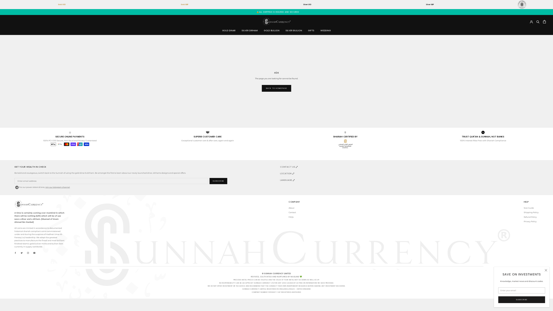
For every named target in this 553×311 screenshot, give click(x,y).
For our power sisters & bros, (44, 187)
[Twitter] (22, 252)
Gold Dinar (229, 30)
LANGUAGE (286, 180)
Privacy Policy (530, 221)
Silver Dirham (250, 30)
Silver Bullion (294, 30)
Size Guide (529, 208)
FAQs (291, 217)
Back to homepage (276, 88)
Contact (292, 212)
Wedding (325, 30)
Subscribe (521, 299)
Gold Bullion (272, 30)
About (291, 208)
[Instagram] (28, 252)
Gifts (311, 30)
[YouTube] (34, 252)
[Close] (546, 270)
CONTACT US (288, 166)
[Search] (537, 21)
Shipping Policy (531, 212)
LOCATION (286, 173)
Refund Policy (530, 217)
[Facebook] (15, 252)
